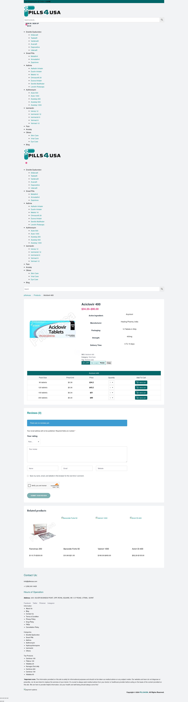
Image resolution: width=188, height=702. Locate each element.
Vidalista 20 (30, 664)
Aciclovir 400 (89, 360)
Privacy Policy (30, 619)
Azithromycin (30, 643)
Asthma (28, 640)
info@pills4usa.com (30, 581)
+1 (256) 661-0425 (30, 586)
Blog (27, 611)
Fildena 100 (30, 661)
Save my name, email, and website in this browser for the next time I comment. (57, 476)
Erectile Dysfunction (33, 635)
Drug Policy (30, 622)
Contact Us (30, 614)
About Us (29, 608)
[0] (25, 164)
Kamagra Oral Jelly (32, 666)
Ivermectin (29, 648)
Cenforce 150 (30, 672)
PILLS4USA (144, 692)
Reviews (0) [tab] (34, 413)
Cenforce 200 (30, 669)
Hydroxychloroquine (33, 645)
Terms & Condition (32, 616)
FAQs (28, 624)
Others (28, 651)
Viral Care (92, 357)
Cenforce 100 (30, 658)
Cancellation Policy (32, 627)
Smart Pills (29, 637)
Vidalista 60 (30, 674)
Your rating (32, 436)
